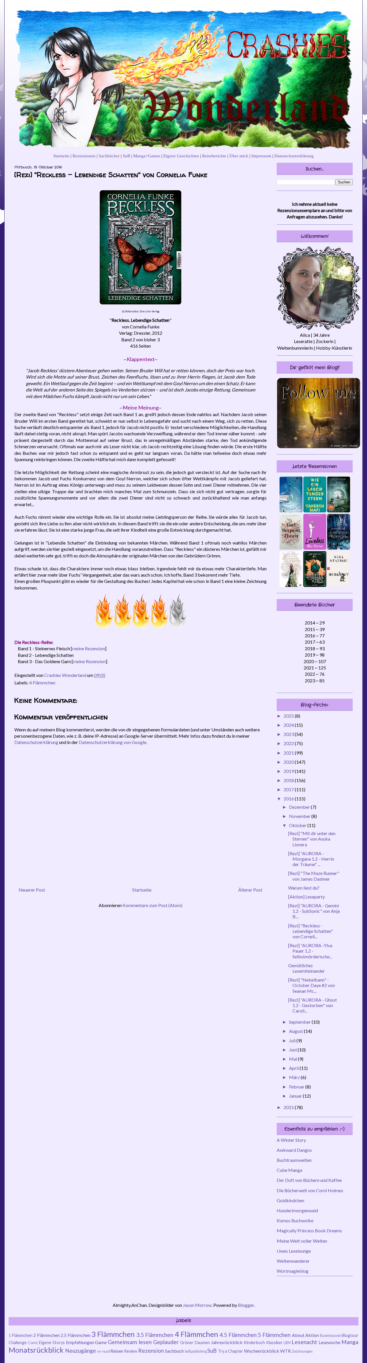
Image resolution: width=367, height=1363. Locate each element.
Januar (296, 1095)
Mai (293, 1059)
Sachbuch (174, 1351)
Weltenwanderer (293, 1261)
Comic (33, 1342)
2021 (289, 752)
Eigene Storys (52, 1342)
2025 (289, 715)
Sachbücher (109, 155)
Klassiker (274, 1342)
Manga (349, 1342)
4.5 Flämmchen (238, 1334)
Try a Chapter (230, 1351)
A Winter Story (291, 1140)
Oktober (298, 825)
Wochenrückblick (261, 1351)
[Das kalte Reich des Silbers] (291, 585)
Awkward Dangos (294, 1150)
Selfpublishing (196, 1351)
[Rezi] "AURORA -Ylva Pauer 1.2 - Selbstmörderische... (310, 951)
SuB (126, 155)
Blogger (246, 1305)
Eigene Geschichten (181, 155)
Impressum (261, 155)
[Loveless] (314, 548)
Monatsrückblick (36, 1350)
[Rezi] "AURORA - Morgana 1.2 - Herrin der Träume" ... (311, 859)
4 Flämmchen (42, 682)
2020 (289, 762)
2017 (289, 789)
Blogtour (350, 1335)
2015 (289, 1107)
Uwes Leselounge (294, 1251)
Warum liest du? (303, 887)
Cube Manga (289, 1170)
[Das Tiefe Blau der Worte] (291, 510)
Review (130, 1351)
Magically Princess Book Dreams (309, 1230)
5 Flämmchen (274, 1334)
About (298, 1335)
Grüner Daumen (195, 1342)
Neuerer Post (32, 889)
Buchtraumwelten (294, 1160)
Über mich (238, 155)
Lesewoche (329, 1342)
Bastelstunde (330, 1335)
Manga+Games (146, 155)
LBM (287, 1342)
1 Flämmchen (20, 1335)
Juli (292, 1040)
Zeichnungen (302, 1351)
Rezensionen (84, 155)
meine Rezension (88, 648)
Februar (297, 1086)
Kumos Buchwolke (295, 1220)
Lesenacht (304, 1342)
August (296, 1031)
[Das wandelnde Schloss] (314, 585)
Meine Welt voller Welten (302, 1240)
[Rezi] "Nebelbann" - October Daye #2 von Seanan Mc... (311, 985)
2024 (289, 725)
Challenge (18, 1342)
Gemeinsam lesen (130, 1342)
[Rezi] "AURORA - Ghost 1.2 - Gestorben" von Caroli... (312, 1005)
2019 (289, 771)
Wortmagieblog (293, 1271)
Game (101, 1342)
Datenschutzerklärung (294, 155)
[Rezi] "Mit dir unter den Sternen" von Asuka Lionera (311, 839)
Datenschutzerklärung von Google (112, 742)
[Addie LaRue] (338, 510)
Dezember (300, 807)
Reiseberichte (214, 155)
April (294, 1068)
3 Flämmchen (113, 1334)
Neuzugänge (80, 1350)
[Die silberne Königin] (338, 548)
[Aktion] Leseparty (306, 896)
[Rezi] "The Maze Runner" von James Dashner (313, 875)
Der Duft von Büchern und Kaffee (309, 1180)
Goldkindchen (290, 1200)
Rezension (151, 1350)
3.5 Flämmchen (154, 1334)
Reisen (116, 1351)
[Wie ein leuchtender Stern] (314, 510)
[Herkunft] (338, 585)
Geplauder (166, 1342)
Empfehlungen (80, 1342)
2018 (289, 780)
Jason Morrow (197, 1305)
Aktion (312, 1335)
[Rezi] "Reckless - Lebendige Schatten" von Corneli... (310, 931)
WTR (285, 1351)
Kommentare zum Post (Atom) (152, 905)
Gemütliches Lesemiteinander (306, 968)
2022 (289, 743)
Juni (293, 1049)
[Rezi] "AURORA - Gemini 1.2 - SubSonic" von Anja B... (314, 911)
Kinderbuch (254, 1342)
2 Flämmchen (46, 1335)
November (300, 816)
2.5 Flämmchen (75, 1335)
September (300, 1022)
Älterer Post (250, 889)
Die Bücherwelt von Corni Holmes (310, 1190)
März (295, 1077)
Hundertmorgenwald (297, 1210)
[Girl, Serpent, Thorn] (291, 548)
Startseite (61, 155)
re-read (103, 1351)
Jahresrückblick (227, 1342)
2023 (289, 734)
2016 (289, 798)
